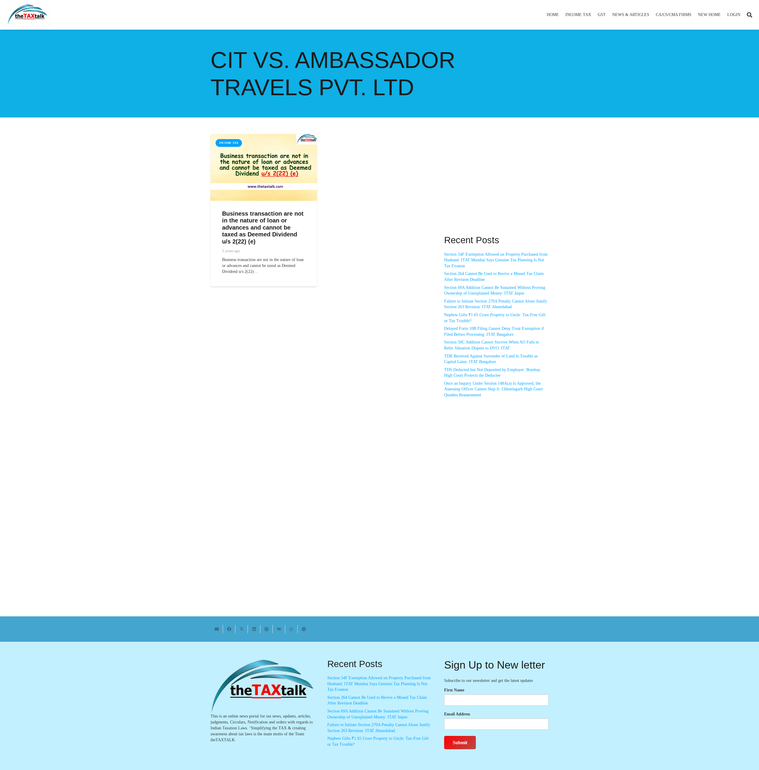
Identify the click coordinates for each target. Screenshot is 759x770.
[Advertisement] (496, 187)
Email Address (457, 714)
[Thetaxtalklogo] (28, 15)
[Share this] (229, 629)
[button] (593, 15)
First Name (454, 690)
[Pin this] (266, 629)
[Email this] (217, 629)
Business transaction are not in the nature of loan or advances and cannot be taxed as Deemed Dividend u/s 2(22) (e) (263, 227)
